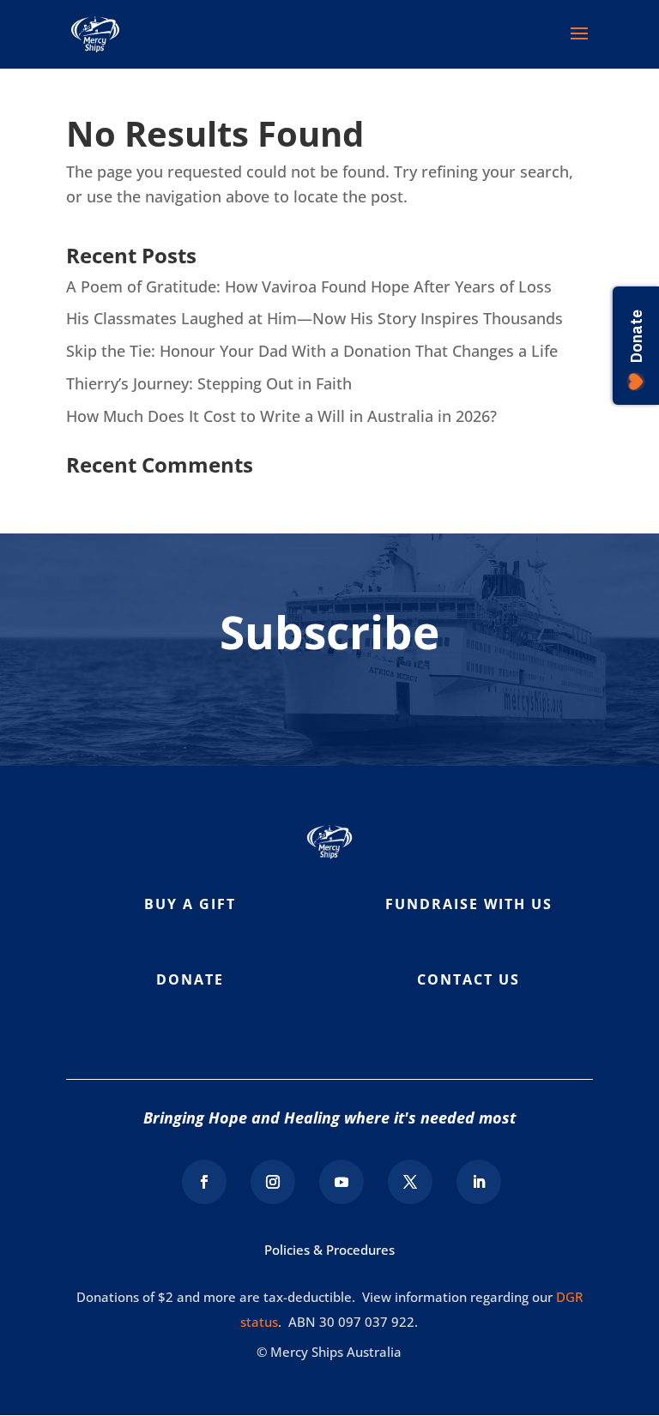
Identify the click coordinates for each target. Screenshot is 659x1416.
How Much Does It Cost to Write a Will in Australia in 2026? (281, 416)
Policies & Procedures (329, 1249)
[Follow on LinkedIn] (478, 1182)
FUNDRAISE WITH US (469, 904)
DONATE (190, 979)
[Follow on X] (410, 1182)
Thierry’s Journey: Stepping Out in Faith (209, 383)
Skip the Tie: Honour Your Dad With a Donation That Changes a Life (312, 350)
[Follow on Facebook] (204, 1182)
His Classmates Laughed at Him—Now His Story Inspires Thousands (314, 318)
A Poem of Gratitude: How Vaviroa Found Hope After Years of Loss (309, 286)
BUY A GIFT (190, 904)
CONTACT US (468, 979)
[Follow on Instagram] (273, 1182)
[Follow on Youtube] (341, 1182)
